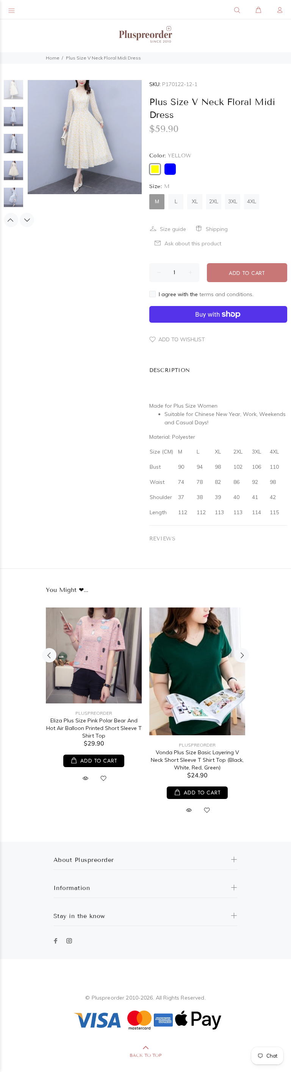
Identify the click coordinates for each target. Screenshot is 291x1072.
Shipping (217, 229)
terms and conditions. (226, 294)
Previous (11, 220)
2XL (213, 201)
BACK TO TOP (145, 1055)
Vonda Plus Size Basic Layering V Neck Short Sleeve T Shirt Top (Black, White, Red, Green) (197, 760)
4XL (251, 201)
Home (52, 58)
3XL (232, 201)
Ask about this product (192, 243)
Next (27, 220)
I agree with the (206, 294)
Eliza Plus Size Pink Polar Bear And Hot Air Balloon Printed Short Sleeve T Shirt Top (94, 728)
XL (195, 201)
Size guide (173, 229)
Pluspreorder (93, 713)
